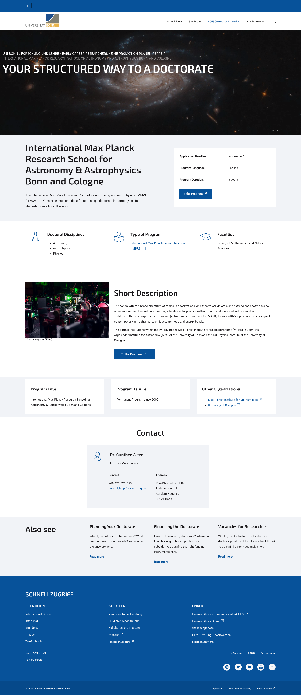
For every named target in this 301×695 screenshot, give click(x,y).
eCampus (236, 653)
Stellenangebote (203, 628)
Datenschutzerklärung (240, 688)
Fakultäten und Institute (124, 627)
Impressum (217, 688)
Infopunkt (31, 621)
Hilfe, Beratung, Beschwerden (211, 635)
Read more (97, 556)
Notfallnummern (203, 641)
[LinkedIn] (249, 667)
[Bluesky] (238, 667)
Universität (174, 21)
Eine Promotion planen (131, 54)
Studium (195, 21)
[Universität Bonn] (42, 20)
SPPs (159, 54)
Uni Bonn (10, 54)
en (36, 6)
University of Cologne (222, 405)
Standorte (31, 627)
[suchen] (273, 23)
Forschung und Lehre (223, 21)
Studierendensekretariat (125, 621)
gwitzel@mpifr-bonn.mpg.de (127, 488)
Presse (30, 634)
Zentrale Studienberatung (125, 614)
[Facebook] (272, 667)
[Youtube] (260, 667)
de (27, 6)
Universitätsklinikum (205, 621)
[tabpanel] (150, 82)
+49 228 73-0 (35, 653)
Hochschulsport (119, 641)
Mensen (114, 635)
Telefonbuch (33, 641)
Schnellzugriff (49, 594)
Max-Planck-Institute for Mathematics (233, 399)
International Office (38, 614)
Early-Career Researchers (85, 54)
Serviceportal (268, 653)
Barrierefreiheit (264, 688)
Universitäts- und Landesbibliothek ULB (218, 614)
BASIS (251, 653)
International (256, 21)
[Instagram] (226, 667)
